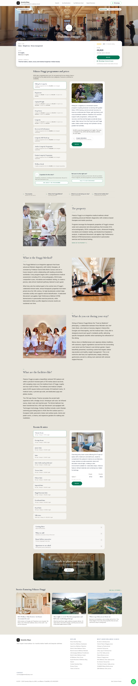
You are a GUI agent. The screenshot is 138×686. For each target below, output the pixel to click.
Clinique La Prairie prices (103, 646)
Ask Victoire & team (116, 681)
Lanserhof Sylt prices (102, 648)
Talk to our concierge (87, 180)
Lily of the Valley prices (103, 653)
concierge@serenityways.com (25, 674)
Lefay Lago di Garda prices (104, 650)
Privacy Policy (74, 666)
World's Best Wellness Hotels (78, 655)
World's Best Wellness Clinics (78, 648)
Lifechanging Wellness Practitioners (79, 653)
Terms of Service (74, 668)
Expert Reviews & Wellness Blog (78, 659)
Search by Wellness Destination (78, 644)
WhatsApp (117, 3)
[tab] (49, 85)
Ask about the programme (51, 182)
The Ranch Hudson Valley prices (105, 664)
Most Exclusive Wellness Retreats (79, 650)
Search (57, 3)
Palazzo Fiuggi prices (102, 657)
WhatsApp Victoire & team (106, 61)
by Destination (66, 3)
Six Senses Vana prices (103, 661)
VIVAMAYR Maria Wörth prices (105, 666)
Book (108, 57)
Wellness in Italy (103, 9)
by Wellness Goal (78, 3)
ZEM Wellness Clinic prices (104, 668)
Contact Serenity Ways (76, 664)
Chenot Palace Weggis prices (105, 644)
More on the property (79, 242)
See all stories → (115, 590)
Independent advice (24, 9)
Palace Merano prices (103, 655)
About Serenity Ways (75, 641)
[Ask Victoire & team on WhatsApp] (133, 681)
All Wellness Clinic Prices (76, 657)
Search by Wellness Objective (78, 646)
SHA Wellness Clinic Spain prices (105, 659)
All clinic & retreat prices (103, 641)
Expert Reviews (91, 3)
